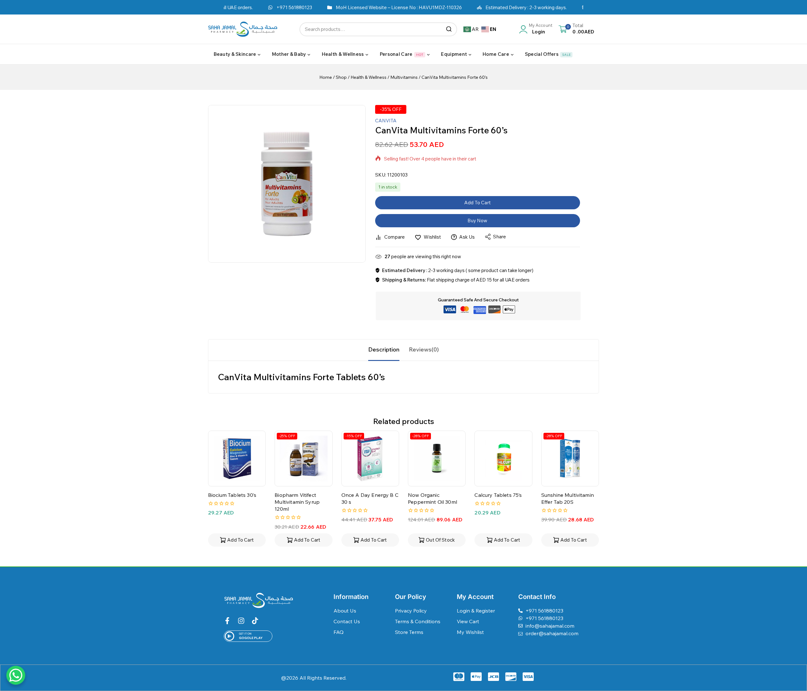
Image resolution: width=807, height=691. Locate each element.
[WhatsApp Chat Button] (15, 675)
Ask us (467, 237)
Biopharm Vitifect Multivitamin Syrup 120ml (297, 502)
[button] (237, 540)
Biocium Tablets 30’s (232, 495)
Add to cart (477, 203)
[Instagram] (241, 620)
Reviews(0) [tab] (424, 349)
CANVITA (386, 121)
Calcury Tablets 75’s (498, 495)
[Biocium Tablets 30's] (236, 458)
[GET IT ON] (229, 636)
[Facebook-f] (227, 620)
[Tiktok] (255, 620)
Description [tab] (383, 349)
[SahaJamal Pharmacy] (242, 29)
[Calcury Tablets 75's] (503, 458)
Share (499, 237)
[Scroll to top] (792, 657)
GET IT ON (245, 633)
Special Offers (548, 54)
